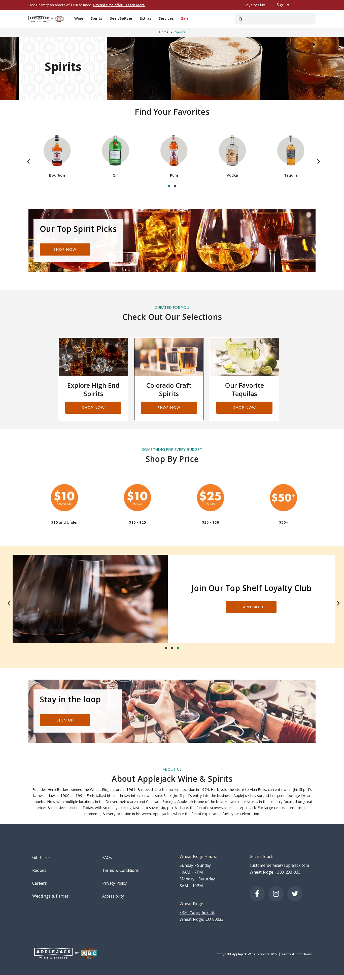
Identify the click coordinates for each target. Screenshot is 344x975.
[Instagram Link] (276, 893)
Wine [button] (78, 19)
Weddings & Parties (50, 896)
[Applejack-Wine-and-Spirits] (46, 19)
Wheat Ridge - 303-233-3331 (276, 872)
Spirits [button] (96, 19)
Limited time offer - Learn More (119, 5)
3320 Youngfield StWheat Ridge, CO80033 (202, 916)
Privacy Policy (114, 883)
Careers (39, 883)
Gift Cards (41, 858)
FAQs (107, 858)
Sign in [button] (283, 5)
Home (163, 32)
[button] (169, 186)
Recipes (39, 871)
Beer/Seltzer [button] (121, 19)
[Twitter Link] (294, 893)
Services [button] (166, 19)
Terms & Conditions (120, 871)
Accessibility (113, 896)
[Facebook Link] (257, 893)
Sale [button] (185, 19)
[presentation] (28, 162)
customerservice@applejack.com (279, 865)
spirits (180, 32)
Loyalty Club (254, 5)
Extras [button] (145, 19)
